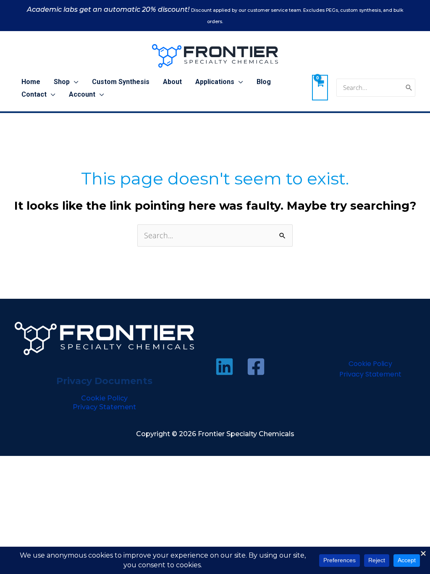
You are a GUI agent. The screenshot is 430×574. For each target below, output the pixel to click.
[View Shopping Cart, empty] (320, 87)
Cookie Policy (104, 398)
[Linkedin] (224, 366)
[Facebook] (255, 366)
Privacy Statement (104, 407)
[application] (74, 82)
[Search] (409, 87)
